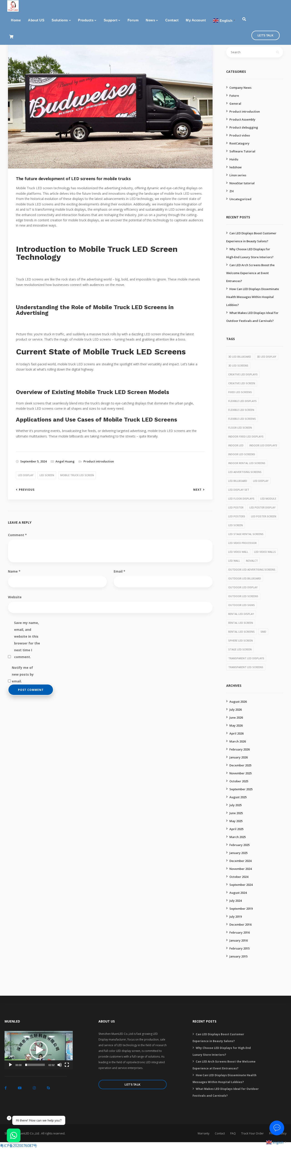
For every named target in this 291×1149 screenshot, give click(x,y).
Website (15, 597)
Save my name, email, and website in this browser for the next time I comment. (27, 623)
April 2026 (236, 733)
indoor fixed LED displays (245, 436)
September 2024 (241, 885)
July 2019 (235, 916)
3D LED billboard (239, 356)
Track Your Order (252, 1133)
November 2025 (240, 773)
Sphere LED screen (240, 640)
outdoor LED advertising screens (251, 569)
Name (14, 571)
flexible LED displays (242, 401)
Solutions (60, 20)
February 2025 (239, 845)
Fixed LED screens (240, 392)
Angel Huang (65, 461)
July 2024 (235, 901)
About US (36, 20)
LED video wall (238, 551)
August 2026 (238, 702)
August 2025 (238, 797)
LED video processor (242, 543)
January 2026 (238, 757)
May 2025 (236, 821)
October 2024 (238, 877)
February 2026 (239, 749)
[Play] (10, 1065)
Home (16, 20)
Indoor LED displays (263, 445)
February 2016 (239, 932)
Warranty (203, 1133)
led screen (47, 475)
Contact (172, 20)
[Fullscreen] (67, 1065)
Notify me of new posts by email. (23, 668)
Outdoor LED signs (241, 605)
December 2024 (240, 861)
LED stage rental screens (245, 534)
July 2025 (235, 805)
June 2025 (236, 813)
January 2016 (238, 940)
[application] (39, 1050)
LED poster (235, 507)
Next (197, 489)
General (235, 103)
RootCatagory (239, 143)
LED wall (234, 560)
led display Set (238, 489)
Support (111, 20)
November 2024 (240, 869)
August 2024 (238, 893)
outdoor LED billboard (244, 578)
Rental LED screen (240, 622)
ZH (231, 191)
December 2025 (240, 765)
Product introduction (98, 461)
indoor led (235, 445)
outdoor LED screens (243, 596)
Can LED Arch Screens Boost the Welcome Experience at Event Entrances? (250, 273)
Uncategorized (240, 199)
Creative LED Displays (243, 374)
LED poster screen (263, 516)
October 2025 (238, 781)
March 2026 (237, 741)
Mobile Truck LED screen (77, 475)
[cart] (11, 37)
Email (119, 571)
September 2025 (241, 789)
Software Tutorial (242, 151)
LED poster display (262, 507)
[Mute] (59, 1065)
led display (25, 475)
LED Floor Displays (241, 498)
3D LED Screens (238, 365)
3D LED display (266, 356)
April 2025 (236, 829)
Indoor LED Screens (241, 454)
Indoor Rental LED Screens (246, 463)
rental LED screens (241, 631)
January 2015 (238, 956)
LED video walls (265, 551)
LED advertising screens (244, 472)
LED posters (236, 516)
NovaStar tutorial (242, 183)
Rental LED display (241, 614)
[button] (39, 1050)
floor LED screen (240, 427)
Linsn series (237, 175)
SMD (263, 631)
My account (196, 20)
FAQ (233, 1133)
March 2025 (237, 837)
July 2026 (235, 709)
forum (133, 20)
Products (85, 20)
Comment (17, 535)
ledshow (235, 167)
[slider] (35, 1065)
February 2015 (239, 948)
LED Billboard (237, 480)
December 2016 (240, 924)
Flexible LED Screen (241, 410)
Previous (27, 489)
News (150, 20)
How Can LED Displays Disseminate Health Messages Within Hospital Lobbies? (252, 297)
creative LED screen (241, 383)
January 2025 (238, 853)
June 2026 (236, 717)
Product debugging (243, 127)
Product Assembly (242, 119)
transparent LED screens (245, 667)
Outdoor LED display (243, 587)
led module (268, 498)
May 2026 (236, 725)
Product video (239, 135)
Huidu (233, 159)
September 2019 (241, 909)
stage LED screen (240, 649)
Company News (240, 88)
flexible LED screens (242, 418)
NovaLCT (252, 560)
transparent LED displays (246, 658)
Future (234, 95)
